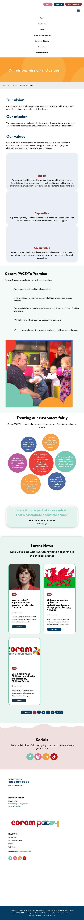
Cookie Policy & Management (18, 804)
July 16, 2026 (18, 686)
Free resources (73, 4)
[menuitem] (42, 18)
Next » (59, 712)
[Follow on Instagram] (38, 756)
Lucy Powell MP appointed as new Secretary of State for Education (23, 604)
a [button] (78, 10)
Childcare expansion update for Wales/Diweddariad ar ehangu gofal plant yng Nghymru (59, 605)
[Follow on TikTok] (54, 756)
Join (47, 4)
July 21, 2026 (53, 615)
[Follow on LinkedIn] (46, 756)
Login (58, 4)
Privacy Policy (13, 801)
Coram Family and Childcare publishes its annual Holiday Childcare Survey (23, 677)
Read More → (19, 627)
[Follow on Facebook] (30, 756)
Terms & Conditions (14, 806)
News (14, 594)
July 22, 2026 (18, 612)
